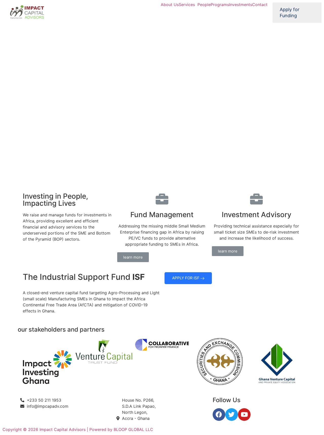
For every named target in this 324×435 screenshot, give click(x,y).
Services (187, 5)
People (204, 5)
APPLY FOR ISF (186, 278)
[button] (133, 257)
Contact (260, 5)
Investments (240, 5)
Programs (220, 5)
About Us (170, 5)
